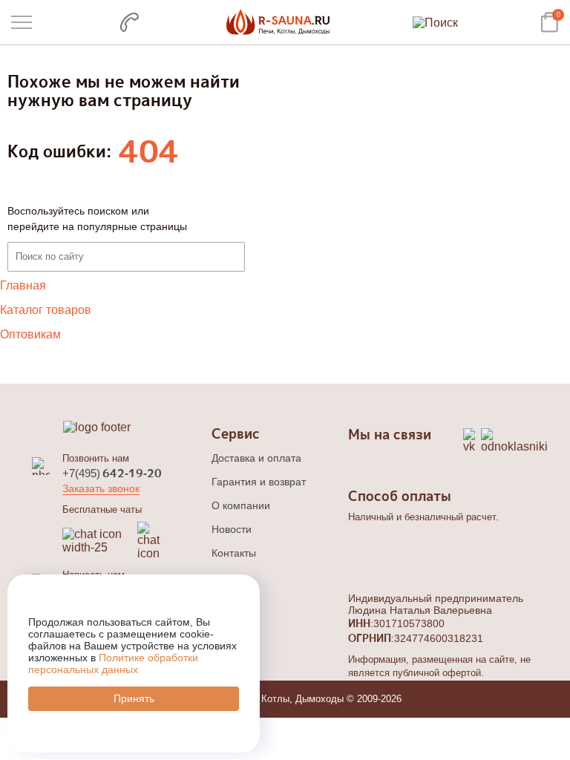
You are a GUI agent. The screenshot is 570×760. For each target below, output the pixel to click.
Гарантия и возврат (259, 482)
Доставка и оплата (256, 458)
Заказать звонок (101, 488)
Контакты (234, 553)
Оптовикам (30, 334)
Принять (134, 698)
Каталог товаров (45, 310)
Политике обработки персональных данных (113, 663)
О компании (241, 505)
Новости (232, 529)
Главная (23, 285)
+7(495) (112, 473)
